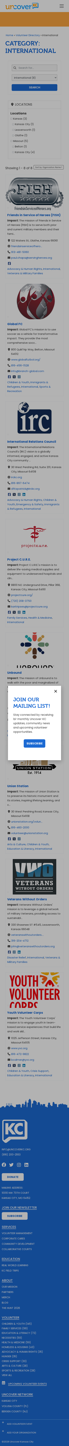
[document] (34, 723)
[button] (56, 691)
